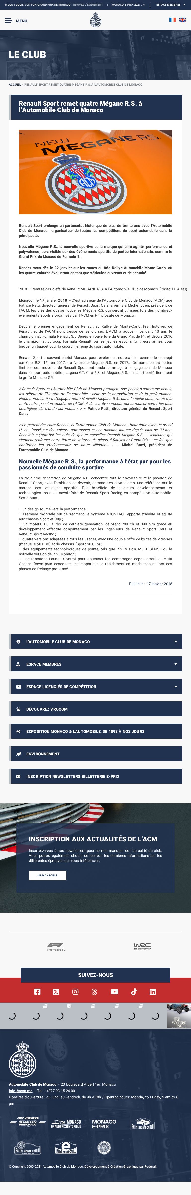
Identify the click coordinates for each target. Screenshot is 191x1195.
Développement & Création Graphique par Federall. (120, 1166)
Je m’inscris (48, 875)
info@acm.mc (21, 1090)
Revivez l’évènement (72, 5)
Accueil (15, 84)
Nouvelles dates (139, 5)
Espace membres (170, 5)
